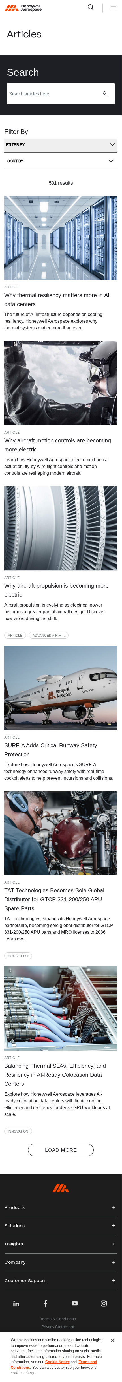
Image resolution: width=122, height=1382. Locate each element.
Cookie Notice (57, 1362)
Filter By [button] (15, 145)
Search (95, 8)
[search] (105, 93)
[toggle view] (113, 1207)
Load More (61, 1150)
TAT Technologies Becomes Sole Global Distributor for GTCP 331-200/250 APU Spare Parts (54, 899)
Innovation (18, 956)
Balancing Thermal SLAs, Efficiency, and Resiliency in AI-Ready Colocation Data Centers (55, 1075)
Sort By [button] (15, 161)
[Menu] (105, 8)
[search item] (60, 238)
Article (15, 635)
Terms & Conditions (58, 1319)
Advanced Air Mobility (51, 635)
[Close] (112, 1340)
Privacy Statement (58, 1327)
